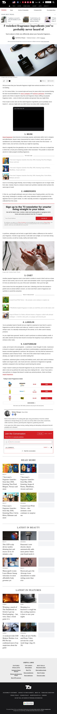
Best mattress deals (41, 670)
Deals (11, 10)
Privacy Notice (47, 222)
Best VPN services (16, 678)
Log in (45, 433)
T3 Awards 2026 (37, 10)
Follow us (44, 80)
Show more (30, 403)
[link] (10, 384)
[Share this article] (4, 81)
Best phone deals (40, 667)
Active (19, 6)
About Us (37, 692)
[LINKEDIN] (13, 414)
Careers (44, 695)
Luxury (34, 6)
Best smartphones (28, 673)
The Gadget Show (51, 10)
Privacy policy (14, 695)
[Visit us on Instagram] (28, 2)
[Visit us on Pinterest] (23, 2)
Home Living (26, 6)
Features (43, 37)
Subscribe (48, 2)
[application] (28, 119)
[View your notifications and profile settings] (43, 2)
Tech (14, 6)
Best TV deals (41, 673)
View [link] (46, 384)
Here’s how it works (45, 41)
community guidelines (18, 437)
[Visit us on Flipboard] (30, 2)
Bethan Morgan (21, 37)
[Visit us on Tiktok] (33, 2)
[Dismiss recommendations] (55, 14)
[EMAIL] (15, 414)
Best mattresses (28, 675)
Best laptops (28, 667)
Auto (40, 6)
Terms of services (22, 222)
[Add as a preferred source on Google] (28, 703)
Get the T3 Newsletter (23, 10)
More (45, 6)
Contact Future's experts (26, 692)
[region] (28, 441)
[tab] (9, 447)
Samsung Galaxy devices (16, 671)
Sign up (50, 433)
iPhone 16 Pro (16, 667)
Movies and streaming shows (16, 674)
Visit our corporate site (46, 709)
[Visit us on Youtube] (25, 2)
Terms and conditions (47, 692)
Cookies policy (24, 695)
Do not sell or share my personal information (28, 698)
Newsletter (51, 80)
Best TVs (28, 670)
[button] (28, 384)
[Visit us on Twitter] (20, 2)
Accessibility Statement (10, 692)
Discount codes (41, 675)
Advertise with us (35, 695)
